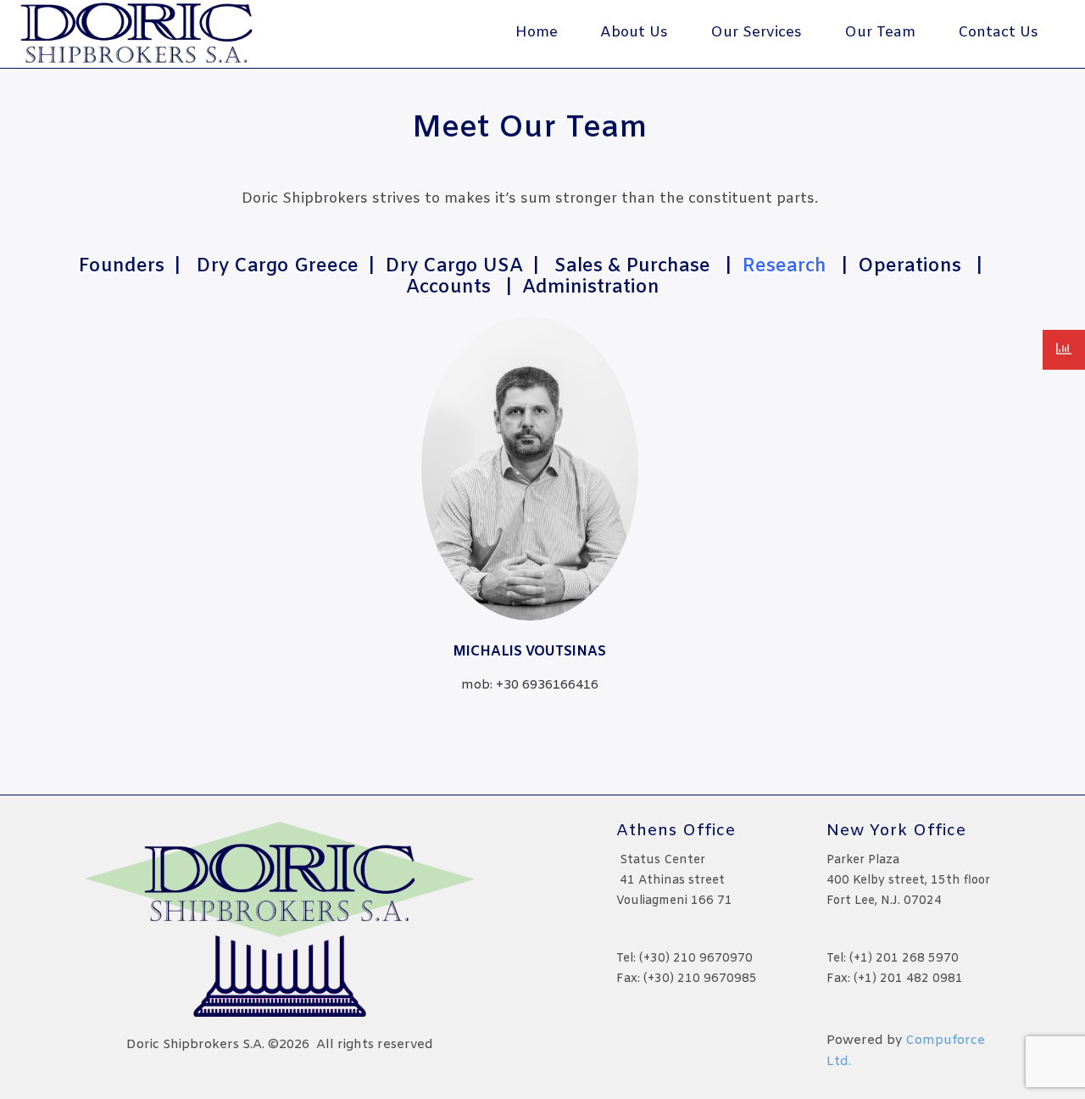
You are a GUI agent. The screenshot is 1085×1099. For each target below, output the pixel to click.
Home (536, 32)
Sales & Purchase (632, 266)
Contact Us (998, 32)
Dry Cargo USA (454, 266)
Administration (590, 288)
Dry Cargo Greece (277, 266)
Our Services (756, 32)
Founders (121, 266)
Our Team (879, 32)
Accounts (448, 288)
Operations (909, 266)
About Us (634, 32)
